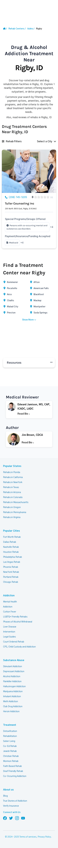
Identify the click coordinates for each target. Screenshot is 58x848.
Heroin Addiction (11, 711)
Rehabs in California (13, 477)
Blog (5, 796)
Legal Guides (9, 637)
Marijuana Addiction (13, 691)
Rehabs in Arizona (12, 492)
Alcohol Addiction (11, 676)
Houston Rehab (11, 552)
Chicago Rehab (10, 582)
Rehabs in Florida (11, 472)
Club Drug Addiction (12, 706)
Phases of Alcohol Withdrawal (17, 622)
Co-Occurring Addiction (14, 776)
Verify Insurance (11, 806)
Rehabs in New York (12, 482)
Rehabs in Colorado (13, 497)
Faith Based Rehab (12, 766)
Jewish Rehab (10, 751)
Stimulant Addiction (12, 666)
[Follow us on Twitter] (11, 818)
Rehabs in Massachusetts (15, 502)
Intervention (9, 632)
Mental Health (10, 602)
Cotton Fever (9, 612)
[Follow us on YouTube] (23, 818)
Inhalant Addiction (12, 696)
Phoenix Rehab (10, 567)
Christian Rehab (11, 756)
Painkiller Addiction (12, 681)
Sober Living (9, 741)
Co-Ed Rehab (10, 746)
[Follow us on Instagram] (17, 818)
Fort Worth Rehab (12, 537)
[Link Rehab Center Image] (29, 171)
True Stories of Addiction (15, 801)
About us (8, 789)
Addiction (9, 595)
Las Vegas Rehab (11, 562)
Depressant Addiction (13, 671)
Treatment (9, 725)
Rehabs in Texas (11, 487)
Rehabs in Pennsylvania (14, 512)
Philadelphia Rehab (12, 557)
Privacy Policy (44, 837)
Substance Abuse (13, 660)
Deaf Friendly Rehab (13, 771)
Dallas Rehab (9, 542)
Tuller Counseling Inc (19, 203)
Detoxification (10, 731)
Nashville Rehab (11, 547)
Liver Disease (9, 627)
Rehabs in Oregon (12, 507)
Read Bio (23, 414)
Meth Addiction (10, 701)
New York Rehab (11, 572)
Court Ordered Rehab (13, 642)
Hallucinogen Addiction (14, 686)
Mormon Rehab (10, 761)
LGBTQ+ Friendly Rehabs (15, 617)
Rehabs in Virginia (11, 517)
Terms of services (27, 837)
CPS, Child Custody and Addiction (19, 647)
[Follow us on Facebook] (5, 818)
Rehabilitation (10, 736)
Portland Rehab (10, 577)
